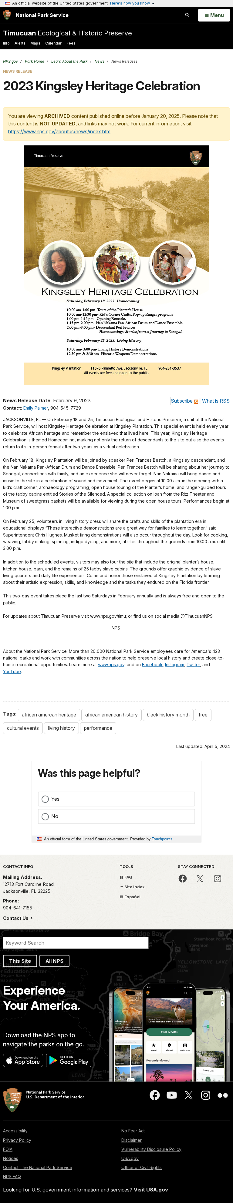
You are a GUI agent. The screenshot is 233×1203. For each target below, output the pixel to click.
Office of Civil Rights (141, 1167)
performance (98, 728)
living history (61, 728)
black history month (168, 715)
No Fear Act (133, 1130)
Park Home (34, 61)
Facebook (152, 664)
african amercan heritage (49, 715)
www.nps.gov (111, 664)
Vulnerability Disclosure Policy (151, 1149)
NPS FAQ (12, 1176)
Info (6, 43)
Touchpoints (162, 839)
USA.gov (130, 1158)
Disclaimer (131, 1140)
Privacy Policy (17, 1140)
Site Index (134, 886)
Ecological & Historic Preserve (67, 33)
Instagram (174, 664)
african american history (111, 715)
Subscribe (182, 401)
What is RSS (216, 401)
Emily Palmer (35, 407)
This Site (20, 961)
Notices (10, 1158)
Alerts (20, 43)
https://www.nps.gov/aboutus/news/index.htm (59, 131)
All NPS (54, 961)
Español (131, 896)
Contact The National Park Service (37, 1167)
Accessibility (15, 1130)
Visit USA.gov (151, 1190)
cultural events (23, 728)
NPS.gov (10, 61)
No (54, 816)
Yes (55, 799)
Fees (71, 43)
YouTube (12, 671)
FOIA (7, 1149)
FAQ (127, 877)
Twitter (193, 664)
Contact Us (16, 918)
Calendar (53, 43)
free (203, 715)
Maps (35, 43)
